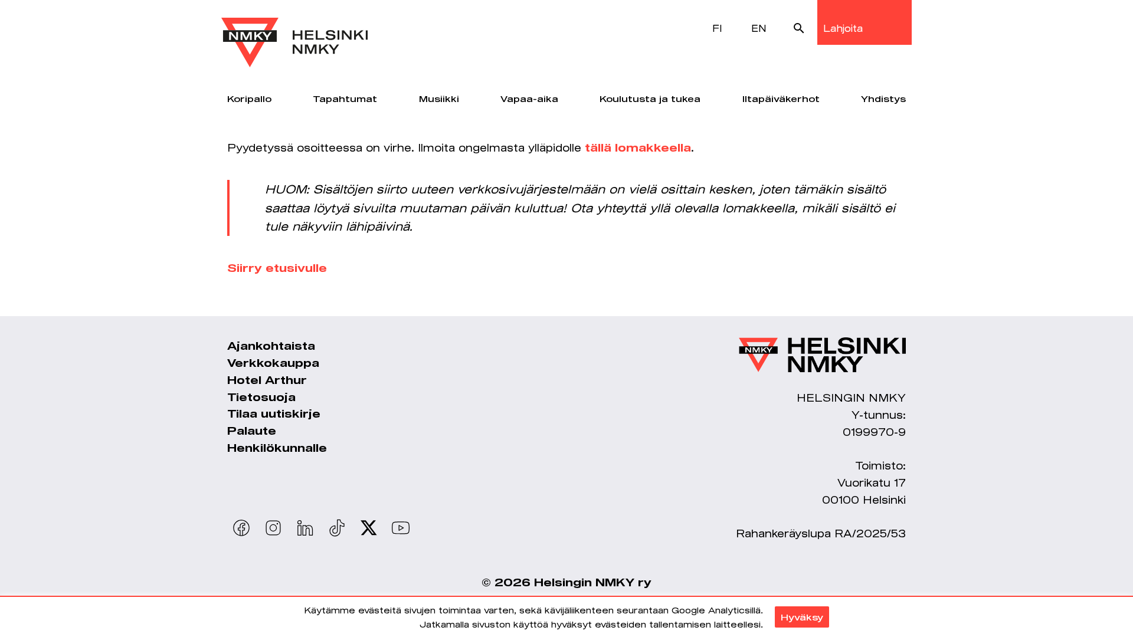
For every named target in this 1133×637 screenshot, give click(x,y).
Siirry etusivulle (277, 267)
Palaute (251, 430)
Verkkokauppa (273, 362)
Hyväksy (802, 617)
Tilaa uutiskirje (273, 413)
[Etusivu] (294, 33)
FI (717, 28)
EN (759, 28)
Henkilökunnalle (277, 447)
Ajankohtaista (271, 345)
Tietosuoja (261, 396)
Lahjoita (843, 28)
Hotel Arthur (267, 379)
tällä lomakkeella (638, 147)
